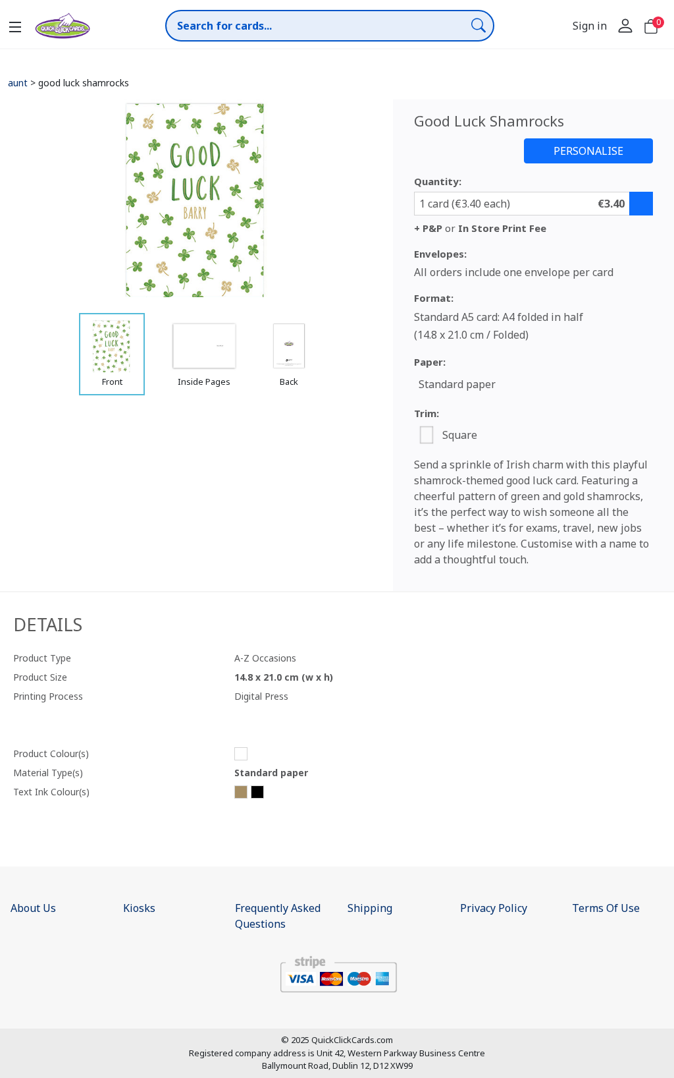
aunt (18, 82)
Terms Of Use (606, 908)
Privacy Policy (493, 908)
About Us (33, 908)
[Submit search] (478, 25)
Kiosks (139, 908)
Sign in (590, 25)
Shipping (370, 908)
